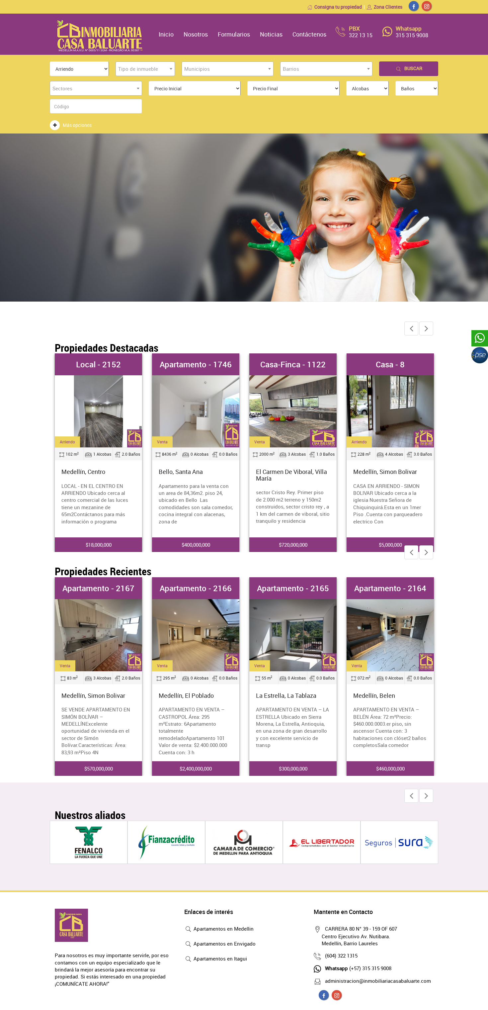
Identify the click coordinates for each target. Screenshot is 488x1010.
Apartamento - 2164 (390, 588)
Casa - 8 (390, 364)
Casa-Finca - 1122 (293, 364)
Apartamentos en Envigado (224, 943)
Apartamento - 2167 (98, 588)
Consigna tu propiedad (338, 7)
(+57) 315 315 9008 (358, 968)
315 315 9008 (412, 35)
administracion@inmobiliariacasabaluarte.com (378, 980)
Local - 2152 (98, 364)
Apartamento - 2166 (196, 588)
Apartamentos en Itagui (219, 958)
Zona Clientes (388, 7)
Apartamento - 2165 (293, 588)
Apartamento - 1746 (196, 364)
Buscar (413, 68)
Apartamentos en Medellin (223, 928)
